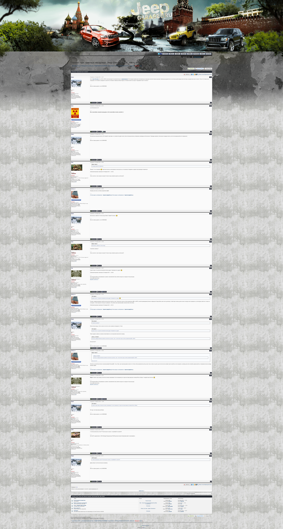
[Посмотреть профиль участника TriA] (93, 292)
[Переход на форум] (171, 54)
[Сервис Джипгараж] (177, 54)
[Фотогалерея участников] (184, 54)
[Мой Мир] (196, 74)
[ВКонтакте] (191, 74)
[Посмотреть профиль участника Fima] (93, 186)
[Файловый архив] (190, 54)
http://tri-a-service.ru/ (94, 279)
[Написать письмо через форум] (99, 103)
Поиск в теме (201, 74)
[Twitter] (193, 74)
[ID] (210, 77)
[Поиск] (202, 54)
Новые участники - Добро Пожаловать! (148, 508)
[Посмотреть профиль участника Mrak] (93, 132)
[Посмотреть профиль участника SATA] (93, 453)
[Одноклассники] (194, 74)
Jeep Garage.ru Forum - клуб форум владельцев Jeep (82, 65)
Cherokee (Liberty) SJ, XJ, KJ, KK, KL (122, 65)
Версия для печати (208, 74)
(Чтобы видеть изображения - (96, 195)
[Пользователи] (208, 54)
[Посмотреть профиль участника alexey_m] (93, 211)
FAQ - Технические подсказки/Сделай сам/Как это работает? (148, 503)
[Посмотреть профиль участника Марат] (93, 103)
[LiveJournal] (198, 74)
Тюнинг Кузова (148, 500)
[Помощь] (196, 54)
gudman (141, 65)
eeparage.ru (142, 527)
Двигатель (132, 65)
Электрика (148, 505)
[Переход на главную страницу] (165, 54)
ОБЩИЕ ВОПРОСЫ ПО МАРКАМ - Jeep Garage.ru (104, 65)
